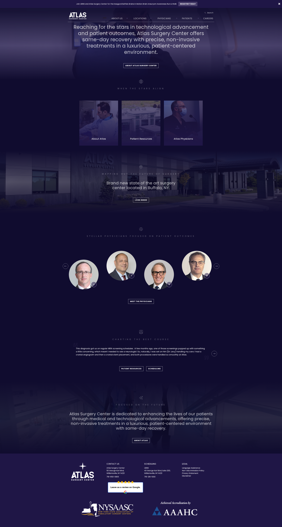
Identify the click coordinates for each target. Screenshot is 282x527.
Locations (140, 18)
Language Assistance (191, 468)
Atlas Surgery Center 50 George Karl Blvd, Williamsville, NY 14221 (116, 470)
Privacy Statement (190, 473)
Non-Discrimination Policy (193, 470)
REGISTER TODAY (188, 4)
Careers (208, 18)
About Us (116, 18)
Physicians (164, 18)
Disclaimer (186, 476)
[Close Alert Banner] (279, 4)
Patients (187, 18)
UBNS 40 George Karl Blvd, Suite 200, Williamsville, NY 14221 (157, 470)
